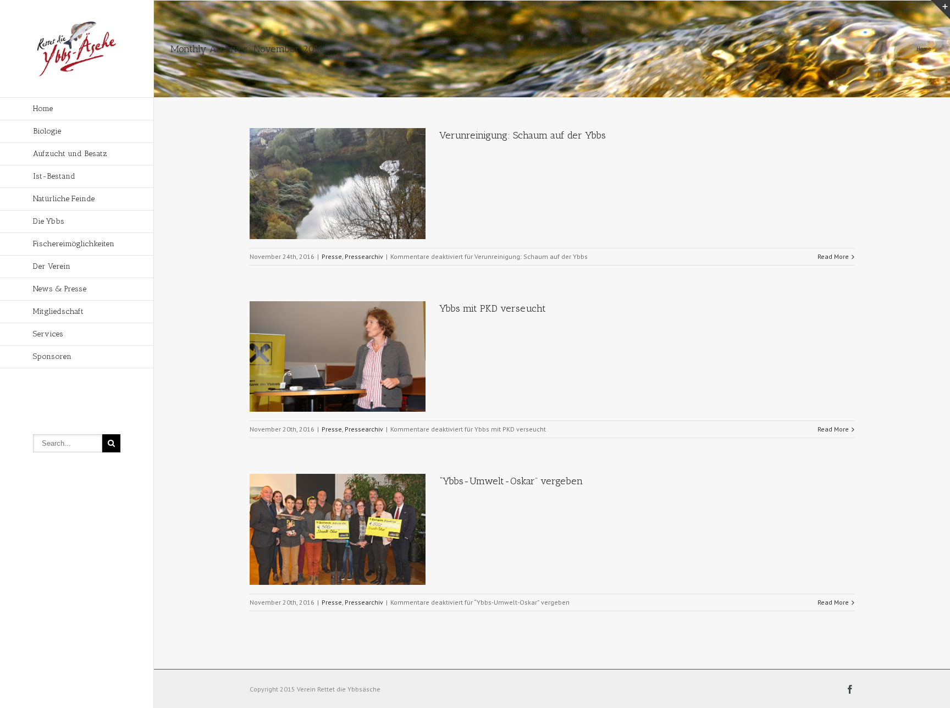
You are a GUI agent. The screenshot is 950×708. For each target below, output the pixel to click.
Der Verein (51, 266)
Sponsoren (52, 356)
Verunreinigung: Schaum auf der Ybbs (522, 135)
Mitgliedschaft (58, 311)
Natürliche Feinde (64, 198)
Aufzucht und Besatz (70, 153)
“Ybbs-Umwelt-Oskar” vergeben (511, 481)
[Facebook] (850, 689)
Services (48, 334)
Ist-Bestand (54, 176)
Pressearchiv (364, 256)
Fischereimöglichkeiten (73, 243)
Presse (332, 256)
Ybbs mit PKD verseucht (492, 308)
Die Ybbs (48, 221)
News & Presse (59, 289)
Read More (833, 256)
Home (43, 108)
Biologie (47, 131)
